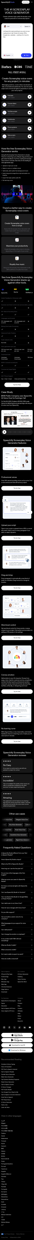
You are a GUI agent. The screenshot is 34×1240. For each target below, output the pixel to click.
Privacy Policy (4, 1237)
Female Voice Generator (8, 1074)
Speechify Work (22, 982)
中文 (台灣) (4, 1128)
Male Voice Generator (7, 1077)
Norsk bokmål (5, 1159)
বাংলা (2, 1217)
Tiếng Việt (4, 1184)
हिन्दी (2, 1148)
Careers (20, 1008)
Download (4, 992)
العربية (3, 1121)
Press (19, 1018)
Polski (3, 1161)
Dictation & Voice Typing (8, 1064)
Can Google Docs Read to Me (9, 1092)
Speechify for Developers (8, 1001)
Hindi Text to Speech (7, 1097)
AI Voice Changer (6, 1087)
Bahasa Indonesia (6, 1214)
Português (4, 1189)
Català (3, 1219)
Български (4, 1192)
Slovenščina (4, 1199)
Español (3, 1171)
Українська (4, 1169)
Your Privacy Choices (9, 1234)
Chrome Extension (6, 987)
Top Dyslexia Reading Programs (10, 1079)
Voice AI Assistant (6, 1067)
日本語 (3, 1154)
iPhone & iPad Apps (6, 974)
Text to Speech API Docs (8, 1008)
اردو (2, 1225)
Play (27, 55)
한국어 (3, 1156)
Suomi (3, 1143)
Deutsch (3, 1146)
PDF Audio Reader (6, 1089)
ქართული (4, 1194)
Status (19, 1016)
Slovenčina (4, 1197)
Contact (20, 1003)
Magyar (3, 1123)
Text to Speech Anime (7, 1084)
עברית (2, 1212)
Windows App (5, 982)
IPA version (10, 632)
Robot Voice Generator (7, 1082)
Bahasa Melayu (5, 1222)
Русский (3, 1166)
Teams (3, 1003)
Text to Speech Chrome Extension (10, 1094)
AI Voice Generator (23, 974)
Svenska (3, 1176)
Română (3, 1186)
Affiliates (20, 1011)
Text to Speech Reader (7, 1072)
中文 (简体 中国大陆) (7, 1131)
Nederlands (4, 1138)
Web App (3, 984)
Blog (19, 1006)
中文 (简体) (4, 1126)
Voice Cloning (22, 979)
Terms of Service (20, 1234)
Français (3, 1141)
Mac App (3, 979)
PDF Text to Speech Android (9, 1069)
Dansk (3, 1136)
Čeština (3, 1133)
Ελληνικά (3, 1207)
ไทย (2, 1179)
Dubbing (20, 976)
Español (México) (6, 1174)
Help (19, 1013)
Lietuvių (3, 1209)
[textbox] (17, 34)
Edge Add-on (5, 989)
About (19, 1001)
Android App (4, 976)
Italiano (3, 1151)
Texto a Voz (4, 1105)
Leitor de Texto (5, 1107)
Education (4, 1006)
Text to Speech (5, 971)
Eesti (2, 1202)
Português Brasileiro (7, 1164)
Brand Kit (20, 1021)
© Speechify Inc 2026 (15, 1237)
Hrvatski (3, 1204)
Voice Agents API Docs (7, 1011)
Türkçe (3, 1181)
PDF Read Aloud (6, 1100)
